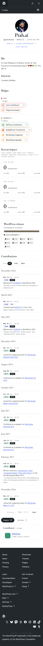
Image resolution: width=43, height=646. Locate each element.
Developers (7, 582)
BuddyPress (8, 606)
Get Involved (27, 574)
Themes (25, 558)
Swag (25, 586)
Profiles (5, 10)
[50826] (17, 329)
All (10, 263)
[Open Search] (32, 3)
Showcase (26, 554)
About (4, 554)
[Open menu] (39, 3)
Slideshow (16, 534)
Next (34, 512)
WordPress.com (10, 594)
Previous (10, 512)
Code (16, 263)
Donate (26, 582)
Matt (5, 598)
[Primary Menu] (38, 10)
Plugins (7, 520)
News (4, 558)
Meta (23, 263)
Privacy (5, 567)
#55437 (18, 307)
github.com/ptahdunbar (26, 43)
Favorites (21, 520)
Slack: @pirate (21, 47)
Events (25, 578)
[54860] (17, 283)
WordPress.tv (9, 586)
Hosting (5, 562)
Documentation (8, 578)
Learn (4, 574)
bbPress (7, 602)
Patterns (25, 567)
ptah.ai (10, 43)
